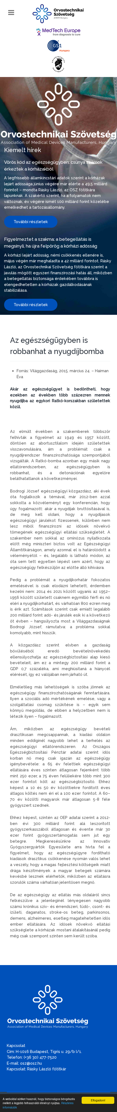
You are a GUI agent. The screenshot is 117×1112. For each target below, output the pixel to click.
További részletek (31, 221)
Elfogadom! (98, 1100)
